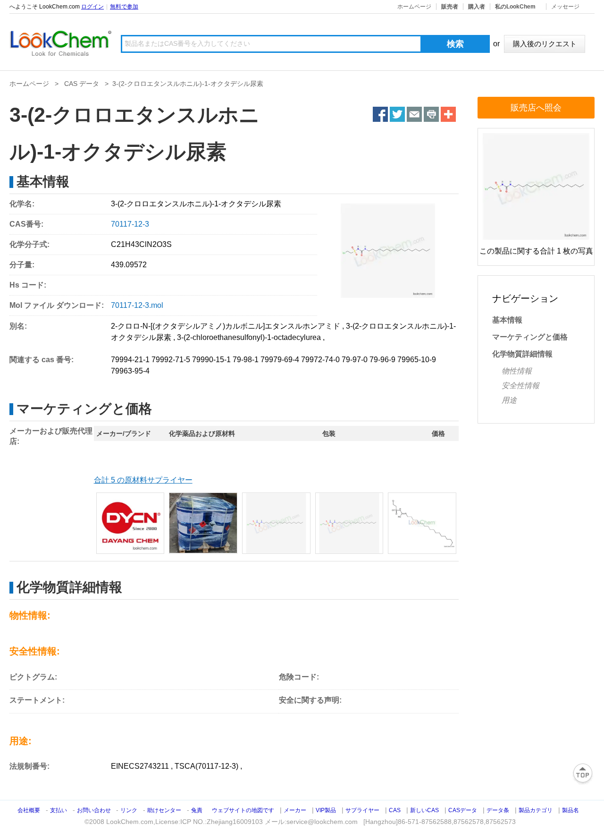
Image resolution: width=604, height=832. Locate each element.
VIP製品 (326, 810)
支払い (58, 810)
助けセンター (164, 810)
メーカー (295, 810)
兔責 (196, 810)
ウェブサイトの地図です (243, 810)
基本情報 (507, 320)
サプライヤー (362, 810)
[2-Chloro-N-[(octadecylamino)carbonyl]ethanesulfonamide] (130, 523)
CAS (395, 810)
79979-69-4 (279, 360)
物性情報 (517, 371)
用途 (509, 400)
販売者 (449, 6)
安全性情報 (520, 386)
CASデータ (462, 810)
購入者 (476, 6)
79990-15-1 (211, 360)
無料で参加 (124, 6)
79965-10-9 (416, 360)
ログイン (92, 6)
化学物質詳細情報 (522, 354)
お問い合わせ (94, 810)
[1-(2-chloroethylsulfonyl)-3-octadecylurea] (422, 523)
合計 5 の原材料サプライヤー (143, 480)
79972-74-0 (320, 360)
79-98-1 (246, 360)
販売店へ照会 (536, 107)
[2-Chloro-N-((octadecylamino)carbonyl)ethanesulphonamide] (203, 523)
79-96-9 (382, 360)
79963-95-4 (130, 371)
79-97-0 (355, 360)
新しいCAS (424, 810)
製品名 (570, 810)
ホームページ (414, 6)
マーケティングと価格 (530, 337)
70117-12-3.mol (137, 305)
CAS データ (81, 83)
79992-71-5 (170, 360)
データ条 (498, 810)
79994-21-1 (130, 360)
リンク (128, 810)
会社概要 (28, 810)
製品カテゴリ (536, 810)
